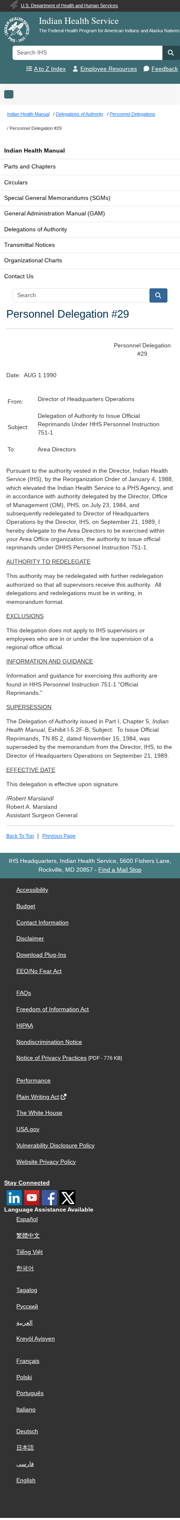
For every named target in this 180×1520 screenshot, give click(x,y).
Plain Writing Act (37, 1097)
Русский (27, 1306)
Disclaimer (30, 938)
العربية (24, 1323)
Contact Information (42, 922)
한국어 (25, 1268)
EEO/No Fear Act (39, 971)
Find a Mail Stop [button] (119, 870)
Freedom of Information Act (52, 1009)
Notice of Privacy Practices (51, 1058)
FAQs (23, 993)
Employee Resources (108, 69)
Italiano (26, 1409)
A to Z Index (50, 69)
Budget (25, 906)
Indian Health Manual (34, 151)
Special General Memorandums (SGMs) (57, 198)
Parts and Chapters (30, 166)
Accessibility (32, 890)
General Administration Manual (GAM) (54, 213)
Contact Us (18, 276)
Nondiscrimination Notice (49, 1042)
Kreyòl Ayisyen (35, 1339)
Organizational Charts (33, 260)
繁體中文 (28, 1236)
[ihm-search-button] (158, 295)
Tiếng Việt (29, 1252)
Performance (33, 1080)
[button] (171, 52)
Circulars (16, 182)
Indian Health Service (79, 20)
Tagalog (26, 1290)
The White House (39, 1113)
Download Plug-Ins (41, 955)
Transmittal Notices (29, 245)
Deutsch (27, 1431)
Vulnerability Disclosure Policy (55, 1145)
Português (30, 1393)
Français (27, 1361)
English (26, 1480)
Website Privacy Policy (46, 1162)
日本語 (25, 1448)
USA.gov (27, 1129)
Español (27, 1219)
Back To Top (20, 836)
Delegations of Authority (35, 229)
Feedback (165, 69)
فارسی (25, 1464)
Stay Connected (27, 1183)
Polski (24, 1377)
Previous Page (59, 836)
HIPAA (24, 1026)
